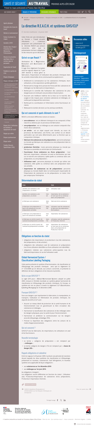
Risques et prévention (37, 17)
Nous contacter (69, 419)
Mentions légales (80, 419)
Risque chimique (30, 384)
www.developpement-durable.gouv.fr (83, 46)
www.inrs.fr (79, 43)
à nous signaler (84, 133)
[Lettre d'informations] (82, 11)
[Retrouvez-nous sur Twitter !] (86, 11)
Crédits (88, 419)
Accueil (26, 17)
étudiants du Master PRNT (85, 98)
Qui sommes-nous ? (57, 419)
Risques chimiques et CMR (54, 17)
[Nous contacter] (79, 11)
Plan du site (46, 419)
